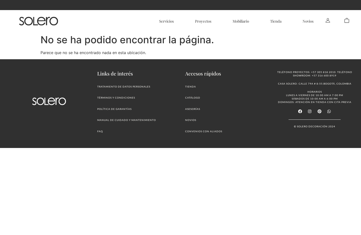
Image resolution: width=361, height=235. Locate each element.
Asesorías (192, 108)
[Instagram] (309, 111)
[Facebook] (300, 111)
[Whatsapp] (329, 111)
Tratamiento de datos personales (123, 86)
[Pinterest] (319, 111)
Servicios (166, 21)
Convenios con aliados (203, 131)
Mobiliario (241, 21)
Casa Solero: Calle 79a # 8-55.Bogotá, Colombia (314, 83)
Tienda (275, 21)
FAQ (100, 131)
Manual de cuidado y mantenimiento (126, 119)
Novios (308, 21)
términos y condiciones (116, 97)
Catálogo (192, 97)
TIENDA (190, 86)
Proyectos (203, 21)
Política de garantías (114, 108)
